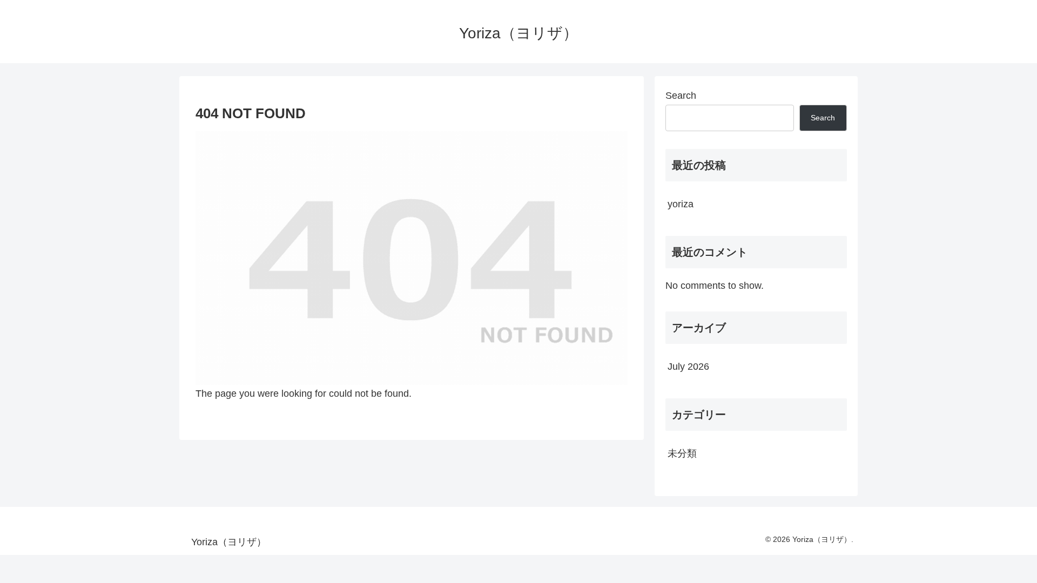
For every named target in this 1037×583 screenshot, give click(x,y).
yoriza (680, 204)
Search (680, 95)
